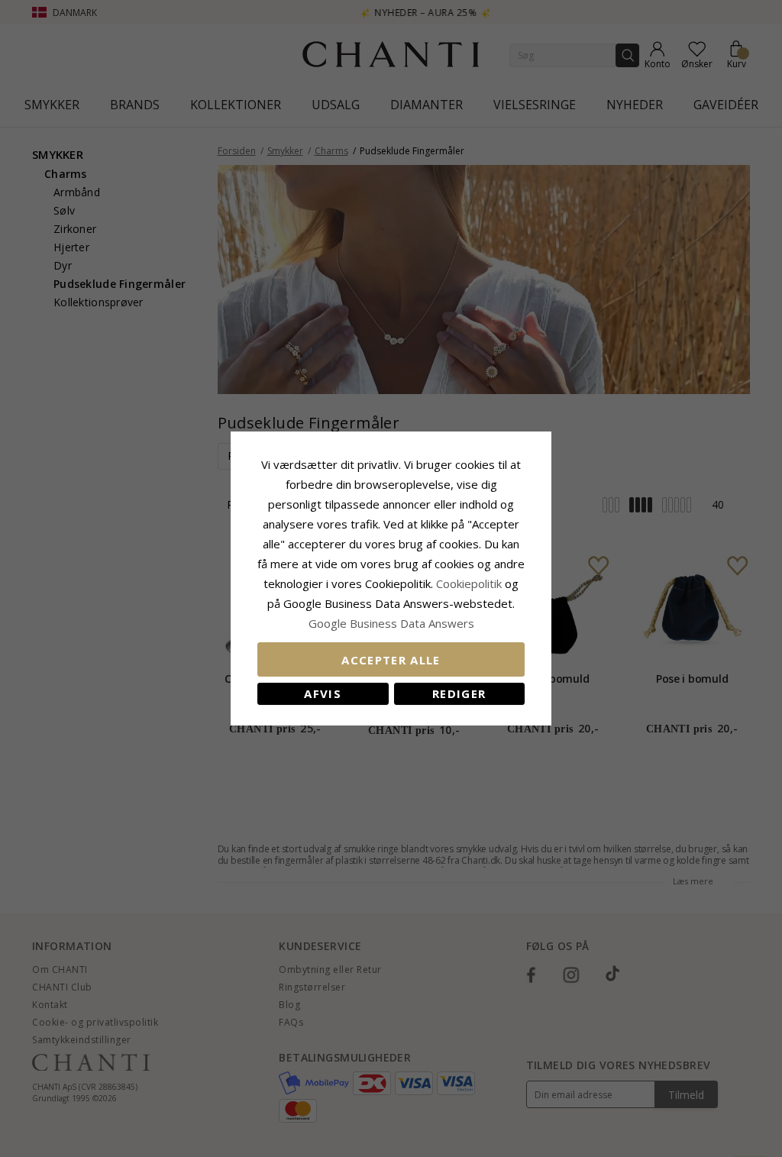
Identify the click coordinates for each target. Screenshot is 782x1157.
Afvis (322, 693)
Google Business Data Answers (391, 623)
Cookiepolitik (469, 583)
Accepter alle (391, 659)
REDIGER (459, 693)
